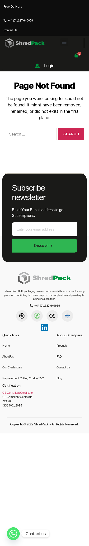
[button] (64, 42)
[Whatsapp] (13, 533)
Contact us (63, 367)
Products (61, 345)
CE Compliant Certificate (17, 392)
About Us (8, 356)
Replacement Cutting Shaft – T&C (23, 378)
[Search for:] (29, 135)
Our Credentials (12, 367)
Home (6, 345)
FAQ (59, 356)
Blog (59, 378)
